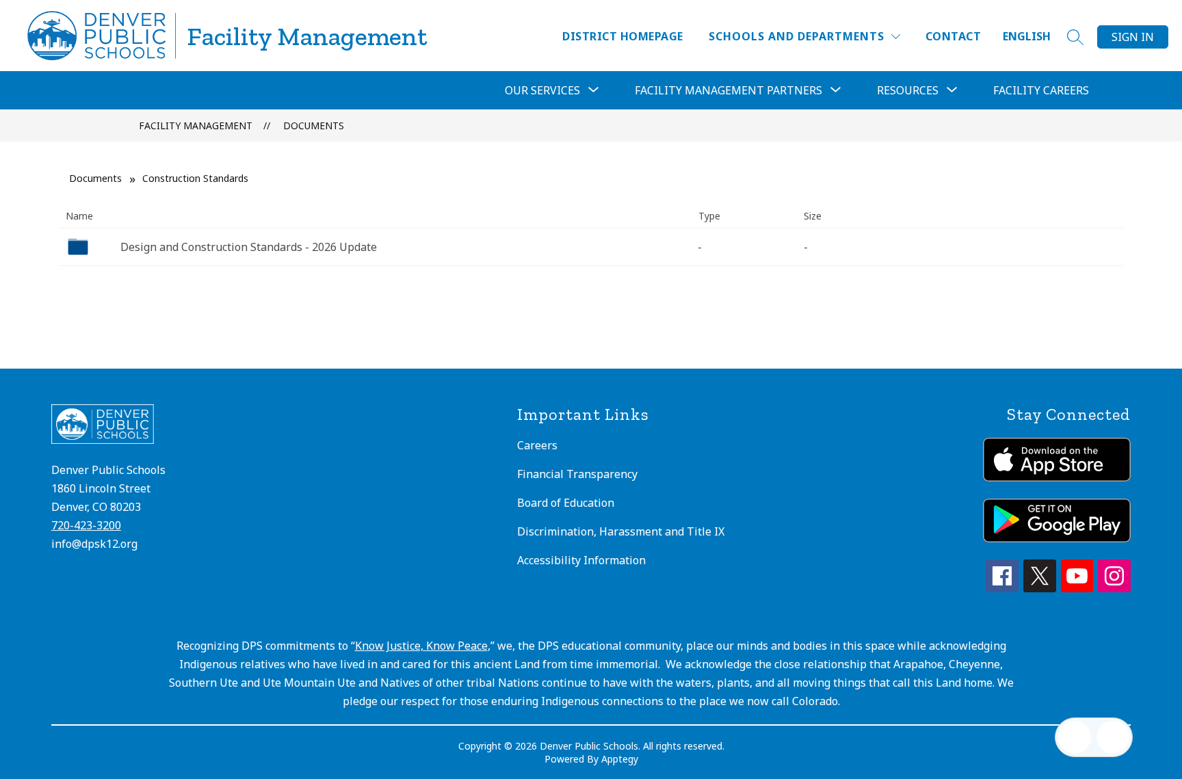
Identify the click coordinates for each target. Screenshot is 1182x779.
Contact (953, 36)
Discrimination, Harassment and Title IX (620, 531)
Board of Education (565, 502)
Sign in (1133, 36)
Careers (537, 445)
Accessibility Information (581, 560)
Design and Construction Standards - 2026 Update (248, 246)
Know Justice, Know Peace (421, 645)
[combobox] (1035, 36)
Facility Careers (1041, 90)
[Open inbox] (1074, 737)
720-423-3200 (86, 525)
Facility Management (195, 125)
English (1027, 36)
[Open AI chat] (1112, 737)
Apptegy (619, 758)
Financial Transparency (577, 473)
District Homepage (622, 36)
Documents (313, 125)
